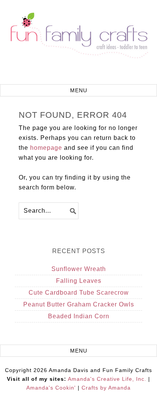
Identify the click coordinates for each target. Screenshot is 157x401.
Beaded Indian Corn (78, 316)
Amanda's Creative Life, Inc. (107, 379)
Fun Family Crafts (78, 43)
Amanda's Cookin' (51, 388)
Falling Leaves (78, 280)
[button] (78, 90)
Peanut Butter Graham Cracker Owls (78, 304)
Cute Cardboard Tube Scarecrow (79, 292)
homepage (46, 147)
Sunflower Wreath (78, 269)
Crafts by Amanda (106, 388)
